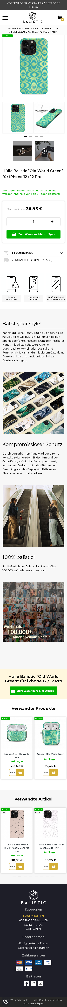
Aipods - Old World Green (50, 754)
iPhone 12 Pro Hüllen (50, 28)
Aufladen (33, 929)
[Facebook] (26, 983)
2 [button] (30, 136)
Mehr (12, 772)
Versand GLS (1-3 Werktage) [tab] (31, 260)
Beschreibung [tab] (22, 252)
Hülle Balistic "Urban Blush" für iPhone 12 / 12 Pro (16, 848)
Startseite (12, 28)
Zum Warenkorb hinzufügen (36, 234)
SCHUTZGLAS (33, 924)
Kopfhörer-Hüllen (33, 920)
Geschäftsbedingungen (33, 947)
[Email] (40, 983)
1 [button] (25, 136)
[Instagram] (33, 983)
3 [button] (36, 136)
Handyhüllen (24, 28)
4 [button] (41, 136)
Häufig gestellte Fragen (33, 943)
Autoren (28, 1003)
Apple (35, 28)
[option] (18, 120)
